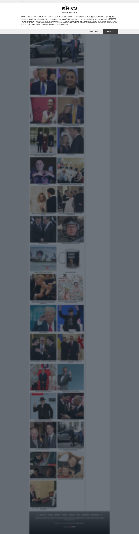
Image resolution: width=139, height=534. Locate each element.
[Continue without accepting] (22, 1)
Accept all (110, 31)
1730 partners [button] (31, 16)
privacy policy (45, 24)
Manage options (93, 31)
